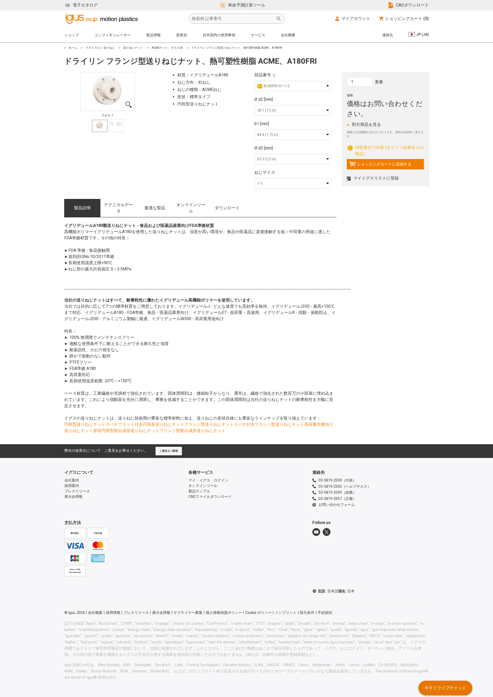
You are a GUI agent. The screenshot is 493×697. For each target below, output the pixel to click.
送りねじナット (133, 47)
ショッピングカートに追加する (380, 165)
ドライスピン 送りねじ (100, 47)
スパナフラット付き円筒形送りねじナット (145, 424)
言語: (328, 591)
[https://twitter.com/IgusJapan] (326, 532)
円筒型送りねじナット (85, 424)
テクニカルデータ (118, 207)
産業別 (181, 35)
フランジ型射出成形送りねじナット (192, 430)
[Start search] (279, 19)
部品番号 (262, 75)
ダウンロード (227, 207)
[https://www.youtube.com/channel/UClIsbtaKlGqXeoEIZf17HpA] (316, 532)
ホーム (73, 47)
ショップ (71, 35)
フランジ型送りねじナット (209, 424)
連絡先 (387, 35)
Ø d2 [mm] (263, 99)
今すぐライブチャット (445, 687)
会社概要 (288, 35)
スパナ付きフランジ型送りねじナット (269, 424)
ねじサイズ (264, 172)
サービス (258, 35)
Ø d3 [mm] (263, 148)
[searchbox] (233, 19)
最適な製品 (154, 207)
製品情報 (153, 35)
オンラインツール (190, 207)
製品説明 (82, 207)
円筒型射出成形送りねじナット (130, 430)
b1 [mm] (261, 123)
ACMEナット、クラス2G (167, 47)
